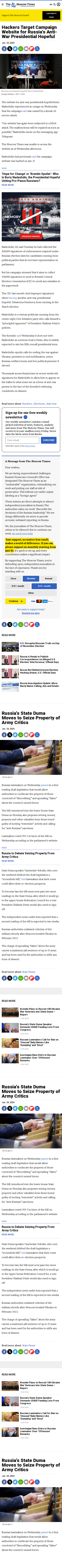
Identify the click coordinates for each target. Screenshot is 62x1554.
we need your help (22, 533)
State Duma (28, 971)
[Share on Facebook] (4, 48)
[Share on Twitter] (9, 48)
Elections (39, 403)
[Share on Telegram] (15, 48)
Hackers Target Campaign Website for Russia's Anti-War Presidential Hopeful (29, 31)
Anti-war (51, 403)
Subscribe (49, 440)
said (24, 111)
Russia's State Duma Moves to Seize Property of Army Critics (31, 717)
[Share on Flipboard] (31, 48)
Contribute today (51, 15)
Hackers (27, 403)
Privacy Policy (30, 446)
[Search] (54, 5)
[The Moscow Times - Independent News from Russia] (20, 5)
